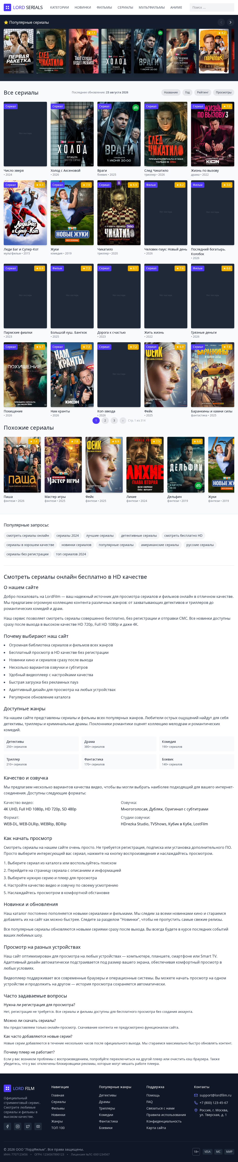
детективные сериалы (139, 535)
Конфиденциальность (164, 1121)
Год (187, 92)
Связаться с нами (160, 1108)
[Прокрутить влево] (221, 22)
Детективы (107, 1095)
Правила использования (166, 1115)
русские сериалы (200, 545)
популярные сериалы (116, 545)
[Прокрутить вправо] (230, 22)
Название (171, 92)
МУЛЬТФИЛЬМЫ (152, 7)
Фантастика (108, 1121)
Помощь (153, 1095)
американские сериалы (160, 545)
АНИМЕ (176, 7)
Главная (57, 1095)
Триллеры (107, 1108)
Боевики (105, 1128)
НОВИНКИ (83, 7)
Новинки (58, 1115)
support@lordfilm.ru (215, 1095)
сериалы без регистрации (28, 554)
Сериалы (58, 1101)
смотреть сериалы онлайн (28, 535)
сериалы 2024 (67, 535)
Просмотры (223, 92)
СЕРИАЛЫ (125, 7)
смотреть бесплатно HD (183, 535)
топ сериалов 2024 (71, 554)
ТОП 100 (58, 1128)
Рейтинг (202, 92)
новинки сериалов (76, 545)
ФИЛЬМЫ (104, 7)
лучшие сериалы (100, 535)
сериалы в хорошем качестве (30, 545)
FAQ (149, 1101)
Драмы (104, 1101)
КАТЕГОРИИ (59, 7)
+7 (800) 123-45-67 (214, 1102)
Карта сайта (156, 1128)
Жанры (57, 1121)
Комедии (106, 1115)
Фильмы (58, 1108)
